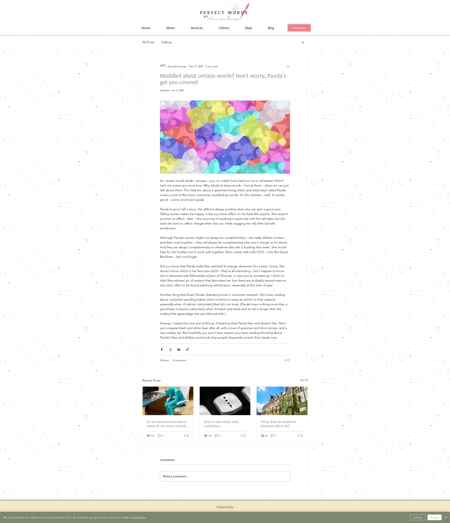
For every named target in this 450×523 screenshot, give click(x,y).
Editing (166, 42)
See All (304, 380)
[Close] (446, 517)
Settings (417, 517)
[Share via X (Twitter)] (170, 349)
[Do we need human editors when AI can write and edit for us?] (168, 401)
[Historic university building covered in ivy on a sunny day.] (282, 401)
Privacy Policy (138, 517)
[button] (303, 42)
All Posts (148, 42)
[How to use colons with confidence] (225, 401)
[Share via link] (187, 349)
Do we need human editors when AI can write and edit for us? (167, 424)
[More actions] (288, 66)
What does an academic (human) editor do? (279, 424)
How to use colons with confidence (221, 424)
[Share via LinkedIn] (179, 349)
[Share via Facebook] (161, 349)
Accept (434, 517)
